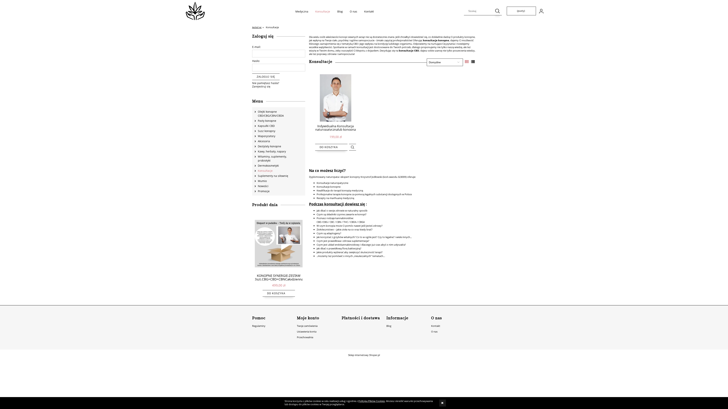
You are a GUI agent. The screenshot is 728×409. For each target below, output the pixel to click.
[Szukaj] (497, 11)
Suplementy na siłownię (273, 176)
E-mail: (256, 47)
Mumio (262, 181)
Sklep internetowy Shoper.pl (364, 355)
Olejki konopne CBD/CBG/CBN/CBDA (271, 113)
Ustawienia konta (306, 331)
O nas (434, 331)
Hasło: (256, 61)
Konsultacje (265, 170)
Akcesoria (264, 141)
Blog (388, 326)
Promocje (264, 191)
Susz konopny (266, 131)
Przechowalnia (305, 337)
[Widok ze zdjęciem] (467, 61)
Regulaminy (258, 326)
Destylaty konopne (269, 146)
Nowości (263, 186)
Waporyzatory (266, 136)
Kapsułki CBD (266, 126)
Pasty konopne (267, 121)
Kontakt (435, 326)
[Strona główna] (195, 11)
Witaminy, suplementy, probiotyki (272, 158)
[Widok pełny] (473, 61)
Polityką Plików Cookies (371, 401)
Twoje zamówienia (307, 326)
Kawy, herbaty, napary (272, 151)
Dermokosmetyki (268, 165)
